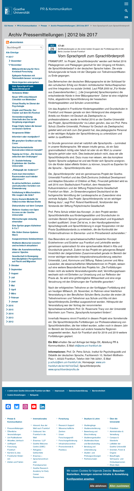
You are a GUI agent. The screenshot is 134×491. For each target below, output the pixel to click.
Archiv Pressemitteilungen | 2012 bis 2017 (70, 25)
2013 (11, 317)
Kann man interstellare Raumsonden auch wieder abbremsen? (25, 176)
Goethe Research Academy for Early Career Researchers (41, 473)
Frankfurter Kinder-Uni (15, 457)
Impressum (59, 391)
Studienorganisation (92, 437)
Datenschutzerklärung (78, 391)
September (16, 269)
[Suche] (41, 47)
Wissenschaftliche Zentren (66, 430)
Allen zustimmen (119, 486)
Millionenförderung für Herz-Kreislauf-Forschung (26, 70)
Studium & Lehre (92, 418)
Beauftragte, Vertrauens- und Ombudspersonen (117, 458)
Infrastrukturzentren (67, 443)
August (14, 273)
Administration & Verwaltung (116, 433)
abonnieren (16, 42)
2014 (11, 313)
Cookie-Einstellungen (16, 395)
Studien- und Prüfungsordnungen (92, 454)
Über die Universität (115, 420)
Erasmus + (37, 455)
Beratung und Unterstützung (90, 448)
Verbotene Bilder (20, 92)
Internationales (40, 418)
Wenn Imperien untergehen (25, 82)
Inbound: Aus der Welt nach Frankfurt (41, 427)
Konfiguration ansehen (80, 479)
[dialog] (99, 479)
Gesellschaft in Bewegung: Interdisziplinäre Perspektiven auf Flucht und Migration (27, 258)
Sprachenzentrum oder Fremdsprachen (40, 461)
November (16, 64)
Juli (13, 277)
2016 (11, 305)
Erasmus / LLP (39, 440)
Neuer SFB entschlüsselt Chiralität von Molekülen (24, 98)
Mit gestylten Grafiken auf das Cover (27, 142)
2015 (11, 309)
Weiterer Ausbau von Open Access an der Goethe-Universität (25, 212)
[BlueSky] (17, 406)
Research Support (66, 425)
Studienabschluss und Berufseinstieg (92, 442)
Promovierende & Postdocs (66, 448)
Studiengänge (90, 425)
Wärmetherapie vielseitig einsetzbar (24, 220)
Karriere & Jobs (14, 452)
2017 (11, 56)
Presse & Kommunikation (14, 420)
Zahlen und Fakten (15, 461)
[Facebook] (8, 406)
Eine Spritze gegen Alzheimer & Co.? (26, 227)
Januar (14, 301)
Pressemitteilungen (15, 428)
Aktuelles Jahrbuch (15, 440)
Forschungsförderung (67, 440)
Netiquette (34, 395)
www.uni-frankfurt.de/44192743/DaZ (77, 363)
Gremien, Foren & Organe (117, 451)
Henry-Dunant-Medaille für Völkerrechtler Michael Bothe (26, 200)
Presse (44, 25)
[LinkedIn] (42, 406)
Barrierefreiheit (98, 391)
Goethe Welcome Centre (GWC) (40, 445)
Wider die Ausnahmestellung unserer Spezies (26, 251)
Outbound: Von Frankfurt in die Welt (39, 434)
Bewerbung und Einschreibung (90, 433)
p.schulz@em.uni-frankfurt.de (64, 362)
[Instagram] (25, 406)
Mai (13, 285)
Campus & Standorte (114, 439)
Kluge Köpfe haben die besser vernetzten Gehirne (27, 127)
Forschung (64, 418)
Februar (15, 297)
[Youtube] (34, 406)
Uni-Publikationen (14, 437)
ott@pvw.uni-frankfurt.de (88, 345)
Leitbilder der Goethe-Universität (118, 445)
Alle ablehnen (98, 486)
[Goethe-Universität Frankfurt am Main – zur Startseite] (21, 10)
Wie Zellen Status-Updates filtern (25, 233)
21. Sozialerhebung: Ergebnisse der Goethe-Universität (24, 163)
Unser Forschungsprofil (66, 436)
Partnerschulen (90, 458)
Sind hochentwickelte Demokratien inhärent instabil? (27, 148)
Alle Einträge (12, 52)
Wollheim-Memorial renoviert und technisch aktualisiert (26, 244)
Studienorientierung (92, 428)
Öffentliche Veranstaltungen (14, 433)
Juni (13, 281)
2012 (11, 321)
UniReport (11, 443)
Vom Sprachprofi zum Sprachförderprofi (22, 87)
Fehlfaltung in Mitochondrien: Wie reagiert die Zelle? (26, 194)
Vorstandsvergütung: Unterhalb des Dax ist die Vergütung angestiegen (24, 119)
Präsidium (114, 428)
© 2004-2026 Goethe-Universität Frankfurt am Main (28, 391)
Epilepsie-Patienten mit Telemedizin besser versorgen (27, 77)
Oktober (15, 265)
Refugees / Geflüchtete (38, 451)
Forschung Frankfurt (12, 448)
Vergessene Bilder (21, 132)
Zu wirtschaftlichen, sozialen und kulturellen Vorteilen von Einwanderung (26, 185)
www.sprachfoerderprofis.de (63, 369)
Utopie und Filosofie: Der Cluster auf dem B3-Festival (26, 111)
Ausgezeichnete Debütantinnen (27, 238)
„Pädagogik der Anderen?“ (25, 169)
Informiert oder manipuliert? (26, 136)
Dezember (16, 60)
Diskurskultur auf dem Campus (27, 205)
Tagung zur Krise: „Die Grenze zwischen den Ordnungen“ (27, 155)
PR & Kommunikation (56, 9)
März (13, 293)
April (13, 289)
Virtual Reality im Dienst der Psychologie (26, 105)
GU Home (8, 25)
